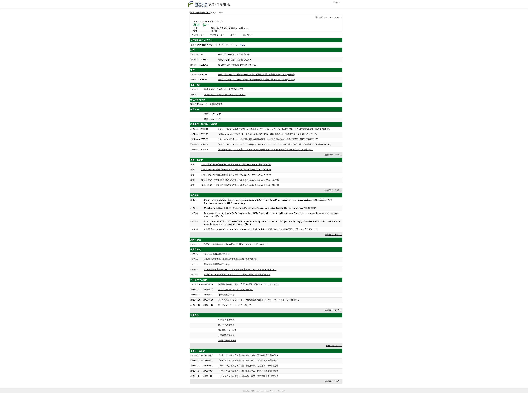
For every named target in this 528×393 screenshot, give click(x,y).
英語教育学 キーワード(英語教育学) (206, 104)
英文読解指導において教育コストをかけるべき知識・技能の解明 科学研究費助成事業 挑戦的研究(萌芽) (265, 149)
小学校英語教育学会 (227, 340)
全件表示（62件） (333, 310)
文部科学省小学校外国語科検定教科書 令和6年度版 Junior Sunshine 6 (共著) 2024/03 (240, 184)
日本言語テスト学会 (227, 330)
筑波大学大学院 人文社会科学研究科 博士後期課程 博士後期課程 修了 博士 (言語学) (256, 74)
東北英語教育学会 (226, 324)
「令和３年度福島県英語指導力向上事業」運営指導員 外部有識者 (248, 375)
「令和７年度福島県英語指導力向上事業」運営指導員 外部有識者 (248, 355)
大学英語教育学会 (226, 335)
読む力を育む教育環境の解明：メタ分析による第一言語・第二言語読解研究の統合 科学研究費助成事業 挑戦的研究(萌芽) (274, 128)
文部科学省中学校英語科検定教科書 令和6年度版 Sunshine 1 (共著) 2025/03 (236, 164)
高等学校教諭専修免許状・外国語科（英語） (224, 89)
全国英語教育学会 (226, 319)
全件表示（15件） (333, 381)
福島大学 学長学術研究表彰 (216, 254)
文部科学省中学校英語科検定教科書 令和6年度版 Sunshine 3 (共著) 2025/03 (236, 174)
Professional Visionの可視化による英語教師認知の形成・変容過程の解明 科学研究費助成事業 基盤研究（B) (267, 134)
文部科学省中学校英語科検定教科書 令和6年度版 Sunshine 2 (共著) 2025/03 (236, 169)
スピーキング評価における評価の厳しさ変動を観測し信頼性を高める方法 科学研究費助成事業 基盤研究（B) (268, 139)
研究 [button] (232, 34)
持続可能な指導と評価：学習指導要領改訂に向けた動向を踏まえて (249, 284)
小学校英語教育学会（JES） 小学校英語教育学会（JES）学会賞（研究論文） (240, 269)
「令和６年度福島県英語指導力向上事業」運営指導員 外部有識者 (248, 360)
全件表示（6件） (334, 345)
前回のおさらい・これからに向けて (234, 304)
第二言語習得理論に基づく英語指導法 (235, 289)
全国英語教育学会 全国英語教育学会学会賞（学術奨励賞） (231, 259)
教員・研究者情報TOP (200, 12)
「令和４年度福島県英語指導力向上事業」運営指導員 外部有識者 (248, 370)
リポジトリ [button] (197, 34)
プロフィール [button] (216, 34)
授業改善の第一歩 (226, 294)
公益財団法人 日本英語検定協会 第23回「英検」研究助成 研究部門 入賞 (237, 274)
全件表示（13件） (333, 154)
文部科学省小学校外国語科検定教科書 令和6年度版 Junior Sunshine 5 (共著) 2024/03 (240, 179)
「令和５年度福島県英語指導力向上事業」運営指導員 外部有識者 (248, 365)
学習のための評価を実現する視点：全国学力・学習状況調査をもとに (236, 244)
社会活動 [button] (246, 34)
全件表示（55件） (333, 190)
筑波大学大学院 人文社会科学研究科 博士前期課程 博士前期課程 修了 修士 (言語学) (256, 79)
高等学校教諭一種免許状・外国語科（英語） (224, 94)
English (337, 2)
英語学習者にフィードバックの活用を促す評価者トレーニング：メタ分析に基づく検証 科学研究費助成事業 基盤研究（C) (274, 144)
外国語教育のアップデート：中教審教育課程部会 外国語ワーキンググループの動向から (258, 299)
